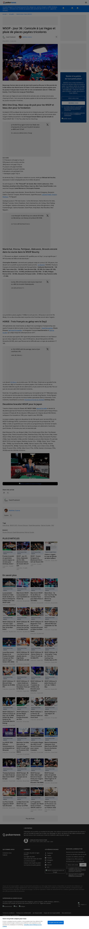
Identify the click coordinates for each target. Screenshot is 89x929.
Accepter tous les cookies (56, 922)
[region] (44, 922)
